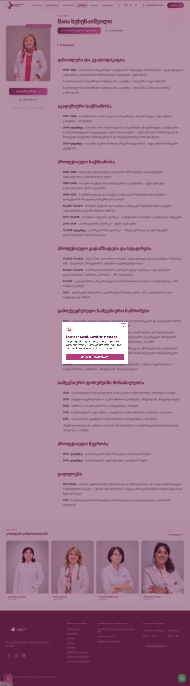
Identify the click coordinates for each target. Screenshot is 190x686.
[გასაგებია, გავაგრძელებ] (123, 326)
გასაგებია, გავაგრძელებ (95, 357)
